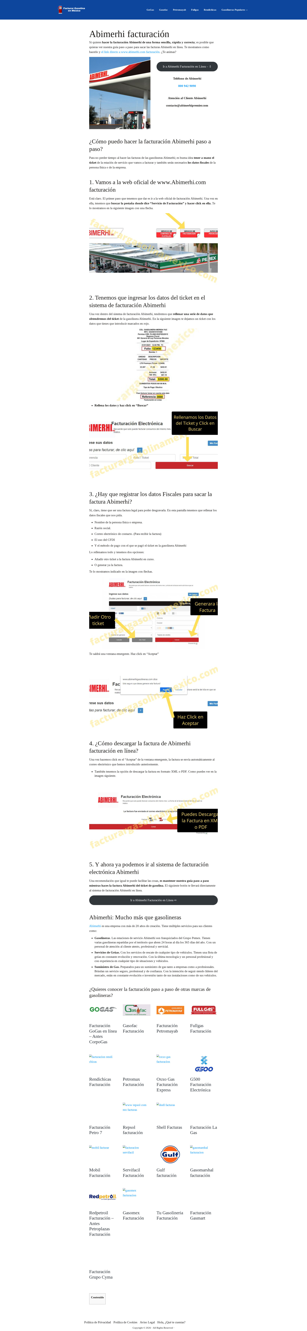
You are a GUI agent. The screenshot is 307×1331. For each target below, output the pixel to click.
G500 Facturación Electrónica (200, 1084)
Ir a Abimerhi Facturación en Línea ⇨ (153, 900)
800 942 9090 (187, 86)
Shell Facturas (169, 1127)
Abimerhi (95, 926)
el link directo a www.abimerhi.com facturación (130, 52)
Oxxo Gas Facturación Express (167, 1084)
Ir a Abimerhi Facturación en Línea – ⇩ (187, 66)
